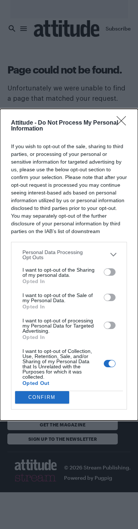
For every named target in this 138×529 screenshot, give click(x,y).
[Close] (124, 123)
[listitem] (69, 255)
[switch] (110, 272)
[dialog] (69, 265)
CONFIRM (42, 397)
